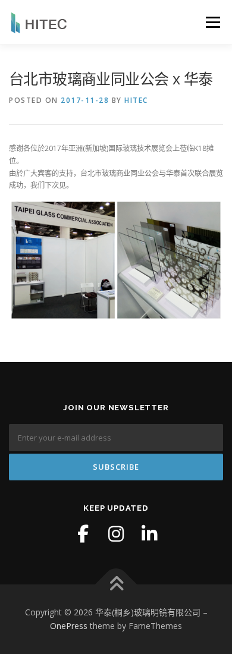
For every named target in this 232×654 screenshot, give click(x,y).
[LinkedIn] (149, 534)
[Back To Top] (116, 584)
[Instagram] (116, 534)
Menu (212, 22)
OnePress (68, 625)
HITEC (136, 100)
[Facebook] (83, 534)
